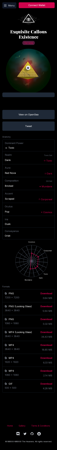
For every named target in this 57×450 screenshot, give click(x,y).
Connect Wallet (36, 5)
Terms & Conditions (40, 425)
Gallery (22, 425)
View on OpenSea (28, 114)
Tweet (28, 126)
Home (10, 425)
